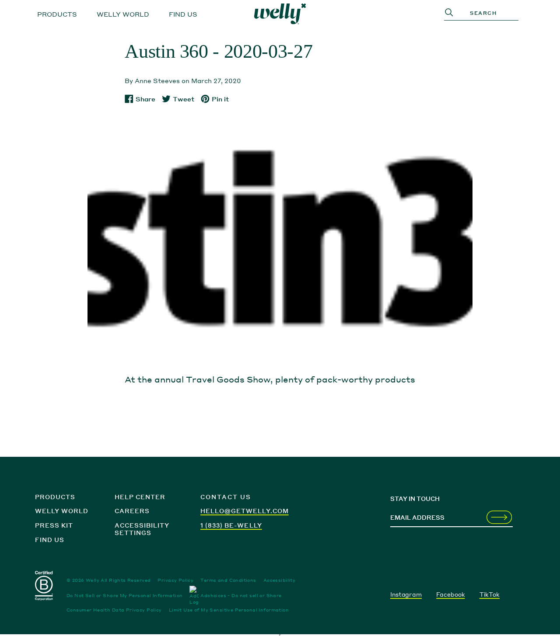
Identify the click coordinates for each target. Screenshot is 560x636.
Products (57, 14)
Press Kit (54, 525)
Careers (132, 510)
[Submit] (499, 518)
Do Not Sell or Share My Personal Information (124, 595)
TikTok (490, 594)
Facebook (450, 594)
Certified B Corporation (44, 587)
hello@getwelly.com (244, 510)
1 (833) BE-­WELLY (231, 525)
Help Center (140, 496)
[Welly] (280, 13)
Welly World (123, 14)
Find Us (183, 14)
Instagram (406, 594)
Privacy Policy (175, 580)
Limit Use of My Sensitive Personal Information (229, 609)
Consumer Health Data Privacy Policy (114, 609)
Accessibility (279, 580)
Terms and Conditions (228, 580)
